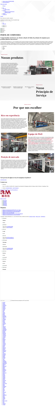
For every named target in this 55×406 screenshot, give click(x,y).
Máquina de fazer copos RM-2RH (8, 212)
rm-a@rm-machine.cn (14, 189)
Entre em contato (3, 198)
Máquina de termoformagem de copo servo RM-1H (11, 214)
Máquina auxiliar (7, 12)
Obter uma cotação (3, 4)
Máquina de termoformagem (9, 11)
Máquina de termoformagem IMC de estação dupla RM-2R (13, 213)
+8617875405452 (15, 188)
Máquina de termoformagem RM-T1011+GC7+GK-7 (12, 209)
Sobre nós (4, 8)
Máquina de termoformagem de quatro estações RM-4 (12, 210)
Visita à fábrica (7, 9)
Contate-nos (5, 14)
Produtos (4, 10)
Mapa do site (38, 216)
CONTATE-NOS (3, 179)
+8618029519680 (8, 1)
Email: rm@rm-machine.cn (5, 189)
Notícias (4, 13)
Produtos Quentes (32, 216)
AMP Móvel (43, 216)
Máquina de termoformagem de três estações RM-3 (11, 211)
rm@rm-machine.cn (6, 2)
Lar (3, 7)
